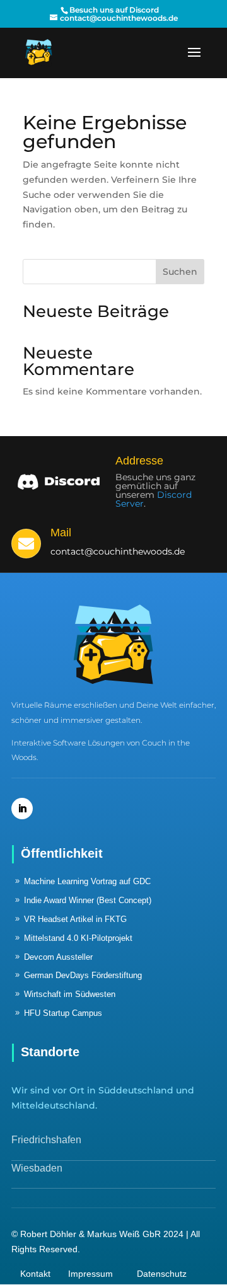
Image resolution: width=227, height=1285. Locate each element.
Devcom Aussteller (58, 957)
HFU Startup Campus (63, 1013)
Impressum (90, 1274)
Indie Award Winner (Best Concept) (87, 900)
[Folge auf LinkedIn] (22, 808)
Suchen (180, 271)
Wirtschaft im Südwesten (69, 994)
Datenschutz (162, 1274)
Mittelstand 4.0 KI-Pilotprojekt (78, 938)
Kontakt (35, 1274)
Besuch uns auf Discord (114, 9)
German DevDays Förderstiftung (83, 975)
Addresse (139, 460)
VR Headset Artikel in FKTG (75, 919)
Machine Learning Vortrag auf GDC (87, 881)
